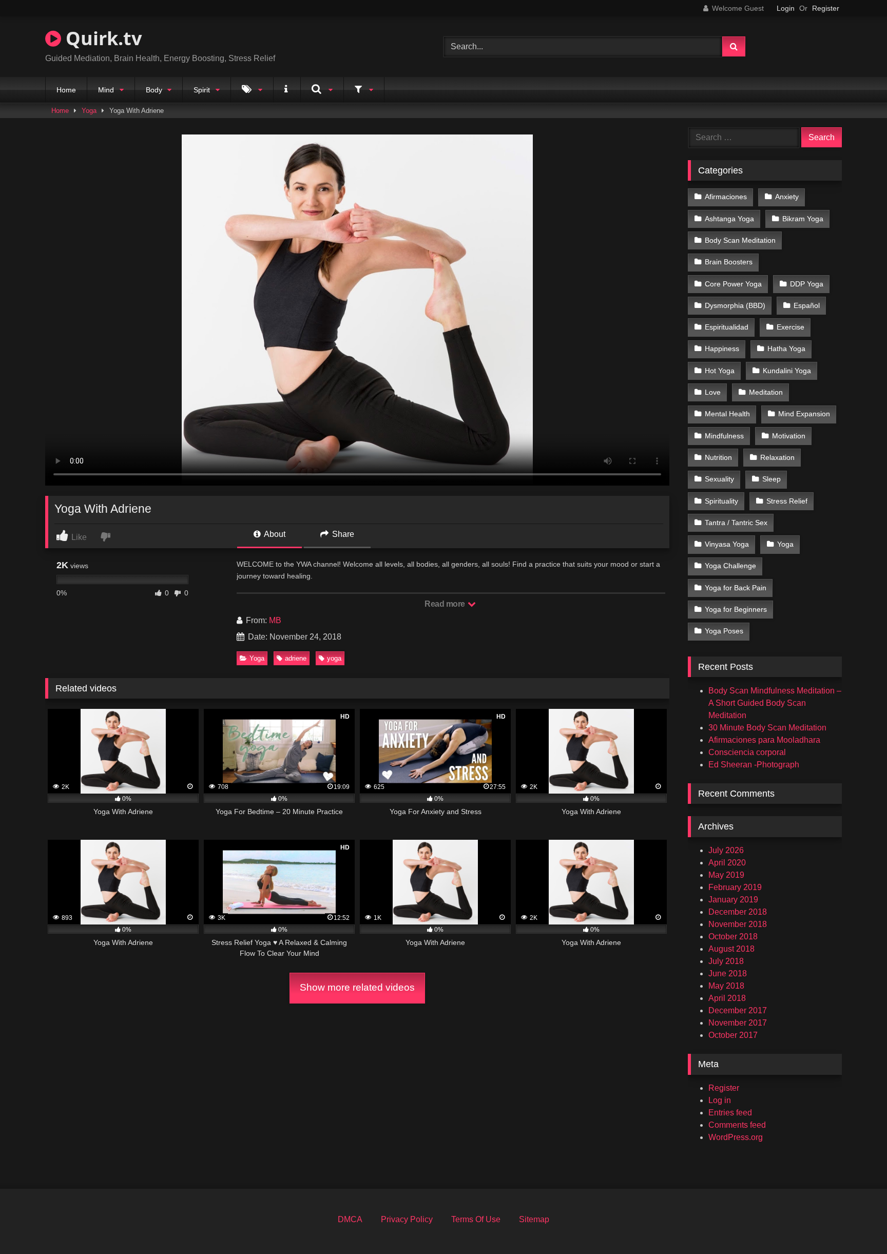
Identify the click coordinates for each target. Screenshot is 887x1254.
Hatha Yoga (786, 348)
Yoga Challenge (730, 566)
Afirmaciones (726, 196)
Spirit (202, 90)
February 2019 (735, 887)
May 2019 (726, 875)
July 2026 (726, 850)
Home (66, 90)
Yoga (89, 110)
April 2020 (727, 862)
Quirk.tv (101, 38)
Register (825, 8)
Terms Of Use (475, 1219)
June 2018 (727, 973)
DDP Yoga (806, 284)
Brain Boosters (729, 262)
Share (342, 534)
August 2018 (731, 948)
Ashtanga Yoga (729, 219)
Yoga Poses (724, 631)
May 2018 (726, 985)
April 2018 (727, 998)
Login (786, 8)
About (273, 534)
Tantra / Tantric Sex (736, 522)
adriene (295, 658)
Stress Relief (786, 501)
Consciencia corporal (747, 752)
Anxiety (787, 196)
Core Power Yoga (733, 284)
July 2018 (726, 961)
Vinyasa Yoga (727, 544)
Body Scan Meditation (740, 240)
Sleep (771, 479)
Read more (446, 604)
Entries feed (730, 1112)
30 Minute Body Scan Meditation (767, 727)
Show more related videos (357, 987)
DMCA (350, 1219)
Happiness (722, 348)
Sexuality (719, 479)
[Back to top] (855, 1223)
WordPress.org (735, 1137)
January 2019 (733, 899)
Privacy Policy (407, 1219)
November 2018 (737, 924)
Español (807, 305)
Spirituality (721, 501)
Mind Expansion (804, 414)
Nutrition (718, 457)
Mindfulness (724, 436)
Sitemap (534, 1219)
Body (154, 90)
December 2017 (737, 1010)
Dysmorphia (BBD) (735, 305)
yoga (334, 658)
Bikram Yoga (802, 219)
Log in (719, 1100)
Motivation (788, 436)
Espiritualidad (726, 327)
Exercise (790, 327)
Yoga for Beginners (736, 609)
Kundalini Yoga (787, 370)
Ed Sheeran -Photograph (753, 764)
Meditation (766, 392)
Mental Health (727, 414)
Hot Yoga (720, 370)
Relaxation (777, 457)
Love (713, 392)
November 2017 (737, 1022)
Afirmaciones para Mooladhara (764, 740)
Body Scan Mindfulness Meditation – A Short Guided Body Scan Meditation (774, 703)
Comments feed (737, 1125)
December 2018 (737, 912)
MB (275, 620)
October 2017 (733, 1035)
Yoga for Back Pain (735, 588)
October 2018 (733, 936)
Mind (106, 90)
